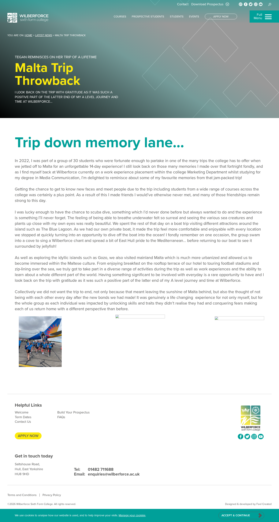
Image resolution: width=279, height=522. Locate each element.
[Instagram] (256, 4)
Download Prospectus (207, 4)
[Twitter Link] (250, 4)
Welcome (21, 412)
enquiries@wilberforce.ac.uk (107, 474)
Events (194, 16)
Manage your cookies (132, 515)
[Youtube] (260, 4)
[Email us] (240, 4)
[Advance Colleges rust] (27, 18)
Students (177, 16)
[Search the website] (270, 4)
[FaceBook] (245, 4)
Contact (182, 4)
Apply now (221, 16)
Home (28, 35)
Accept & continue (235, 515)
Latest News (43, 35)
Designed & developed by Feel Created (248, 504)
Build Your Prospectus (73, 412)
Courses (120, 16)
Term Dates (23, 417)
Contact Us (23, 421)
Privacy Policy (52, 495)
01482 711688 (94, 469)
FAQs (61, 417)
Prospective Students (148, 16)
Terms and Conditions (22, 495)
